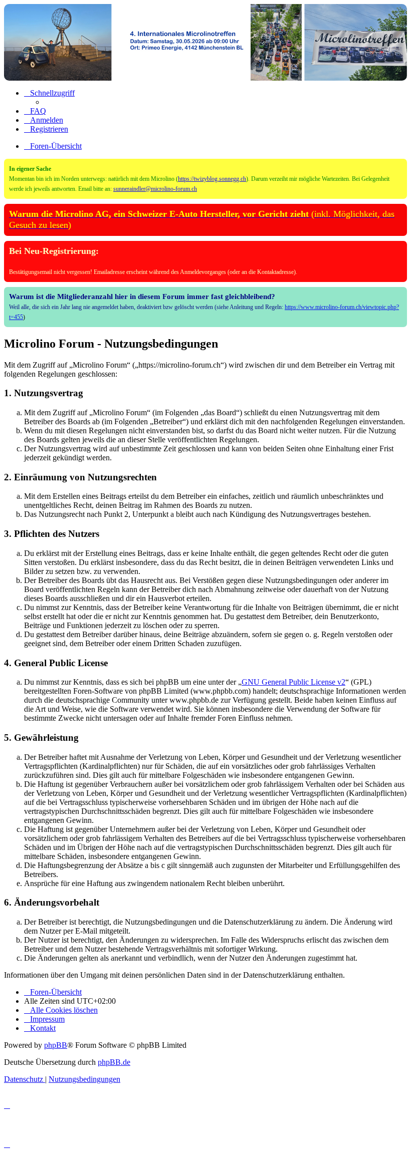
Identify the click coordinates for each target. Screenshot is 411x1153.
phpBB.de (114, 1062)
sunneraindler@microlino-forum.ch (155, 188)
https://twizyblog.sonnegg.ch (212, 178)
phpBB (55, 1045)
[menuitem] (35, 111)
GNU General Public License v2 (293, 682)
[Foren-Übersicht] (205, 42)
